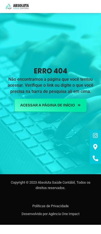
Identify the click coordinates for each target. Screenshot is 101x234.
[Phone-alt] (95, 158)
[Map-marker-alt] (95, 146)
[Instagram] (95, 135)
